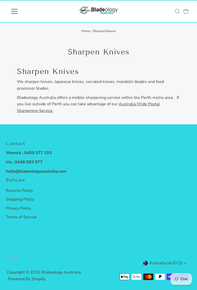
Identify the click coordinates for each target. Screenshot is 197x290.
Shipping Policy (20, 199)
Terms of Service (21, 217)
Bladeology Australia (61, 272)
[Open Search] (177, 11)
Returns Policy (19, 190)
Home (85, 31)
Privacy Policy (18, 208)
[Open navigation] (29, 11)
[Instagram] (15, 257)
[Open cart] (186, 11)
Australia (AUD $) (165, 263)
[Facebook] (9, 257)
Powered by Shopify (26, 279)
